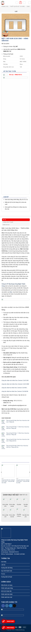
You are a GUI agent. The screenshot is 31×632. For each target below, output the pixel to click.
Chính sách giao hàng (7, 588)
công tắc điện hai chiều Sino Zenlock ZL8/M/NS (15, 391)
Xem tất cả (23, 495)
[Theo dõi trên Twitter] (10, 605)
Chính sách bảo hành (6, 594)
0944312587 (10, 621)
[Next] (29, 475)
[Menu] (29, 2)
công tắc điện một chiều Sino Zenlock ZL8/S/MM (15, 384)
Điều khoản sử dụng (6, 585)
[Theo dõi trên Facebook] (3, 605)
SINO (28, 6)
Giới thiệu (3, 561)
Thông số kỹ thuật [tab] (8, 222)
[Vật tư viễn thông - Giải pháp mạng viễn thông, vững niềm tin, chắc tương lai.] (7, 2)
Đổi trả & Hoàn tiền (6, 591)
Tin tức (3, 574)
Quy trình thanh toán (6, 571)
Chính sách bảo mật (6, 597)
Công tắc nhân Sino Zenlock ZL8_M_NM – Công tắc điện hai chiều (22, 481)
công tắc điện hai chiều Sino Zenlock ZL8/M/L (14, 387)
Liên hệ (3, 565)
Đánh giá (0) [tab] (6, 224)
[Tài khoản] (24, 2)
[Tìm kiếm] (17, 2)
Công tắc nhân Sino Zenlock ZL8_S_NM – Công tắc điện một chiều (8, 481)
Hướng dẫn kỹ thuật (6, 577)
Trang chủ (4, 6)
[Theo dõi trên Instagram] (7, 605)
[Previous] (1, 475)
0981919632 (10, 627)
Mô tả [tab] (4, 219)
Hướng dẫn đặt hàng (6, 568)
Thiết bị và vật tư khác (17, 6)
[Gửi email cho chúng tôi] (14, 605)
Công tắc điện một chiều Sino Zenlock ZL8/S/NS (15, 380)
